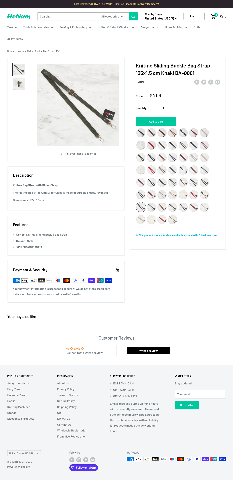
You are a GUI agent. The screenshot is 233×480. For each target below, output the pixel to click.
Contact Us (64, 424)
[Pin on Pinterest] (203, 82)
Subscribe (186, 405)
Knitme (140, 82)
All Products (15, 38)
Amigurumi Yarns (18, 383)
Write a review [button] (148, 350)
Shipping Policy (67, 407)
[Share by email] (217, 82)
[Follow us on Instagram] (78, 459)
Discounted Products (20, 418)
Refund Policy (66, 400)
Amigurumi (148, 27)
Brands (11, 412)
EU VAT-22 (63, 418)
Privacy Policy (66, 389)
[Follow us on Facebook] (71, 459)
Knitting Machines (18, 407)
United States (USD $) (21, 453)
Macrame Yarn (16, 395)
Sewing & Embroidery (73, 27)
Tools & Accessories (36, 27)
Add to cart (156, 121)
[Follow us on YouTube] (92, 459)
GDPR (60, 412)
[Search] (133, 16)
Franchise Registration (71, 436)
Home (10, 51)
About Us (63, 383)
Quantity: (142, 108)
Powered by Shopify (18, 466)
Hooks (11, 400)
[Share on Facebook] (196, 82)
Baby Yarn (13, 389)
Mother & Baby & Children (114, 27)
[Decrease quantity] (154, 108)
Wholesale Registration (72, 430)
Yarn (10, 27)
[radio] (141, 133)
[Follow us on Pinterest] (85, 459)
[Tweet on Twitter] (210, 82)
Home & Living (174, 27)
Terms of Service (68, 395)
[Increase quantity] (173, 108)
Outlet (198, 27)
